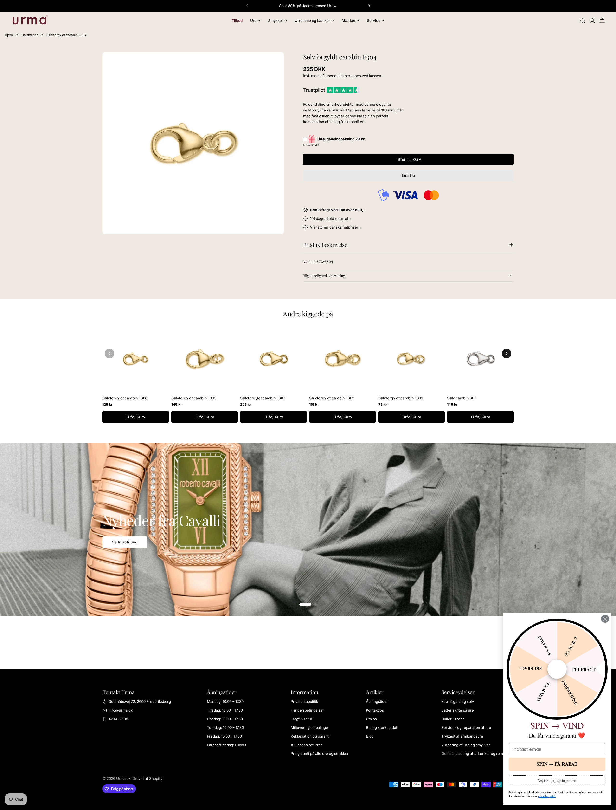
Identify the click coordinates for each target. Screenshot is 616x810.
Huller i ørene (453, 719)
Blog (370, 736)
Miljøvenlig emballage (309, 727)
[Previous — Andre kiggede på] (109, 353)
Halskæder (29, 35)
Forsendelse (333, 75)
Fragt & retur (301, 719)
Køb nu (408, 175)
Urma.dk (123, 778)
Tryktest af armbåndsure (462, 736)
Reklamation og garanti (310, 736)
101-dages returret (306, 745)
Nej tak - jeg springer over (557, 780)
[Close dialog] (605, 618)
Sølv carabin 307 (461, 398)
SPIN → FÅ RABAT (557, 763)
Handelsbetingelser (307, 710)
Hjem (9, 35)
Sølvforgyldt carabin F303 (194, 398)
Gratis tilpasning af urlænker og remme (474, 753)
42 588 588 (118, 719)
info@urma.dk (121, 710)
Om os (371, 719)
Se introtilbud (125, 542)
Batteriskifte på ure (457, 710)
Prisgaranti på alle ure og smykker (320, 753)
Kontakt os (375, 710)
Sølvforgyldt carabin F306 (125, 398)
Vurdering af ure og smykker (465, 745)
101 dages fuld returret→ (331, 218)
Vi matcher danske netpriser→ (336, 227)
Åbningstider (377, 701)
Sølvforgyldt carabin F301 (400, 398)
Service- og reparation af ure (466, 727)
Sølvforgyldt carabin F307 (262, 398)
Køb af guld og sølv (457, 701)
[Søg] (583, 21)
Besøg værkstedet (381, 727)
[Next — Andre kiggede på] (506, 353)
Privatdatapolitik (304, 701)
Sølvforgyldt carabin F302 (331, 398)
